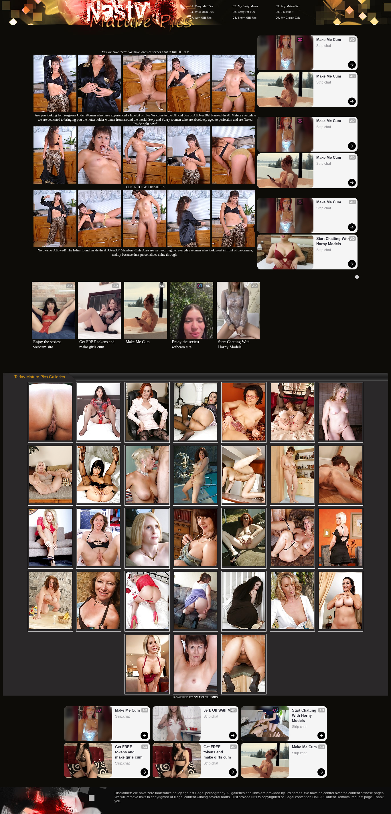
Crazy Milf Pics (204, 6)
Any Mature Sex (290, 6)
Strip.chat (323, 46)
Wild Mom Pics (204, 11)
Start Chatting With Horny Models (333, 241)
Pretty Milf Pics (247, 17)
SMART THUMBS (206, 697)
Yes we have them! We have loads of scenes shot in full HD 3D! (145, 52)
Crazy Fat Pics (246, 11)
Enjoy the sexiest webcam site (47, 344)
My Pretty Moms (248, 6)
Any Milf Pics (203, 17)
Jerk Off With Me (218, 710)
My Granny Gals (290, 17)
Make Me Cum (328, 39)
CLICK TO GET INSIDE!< (145, 187)
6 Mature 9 (287, 11)
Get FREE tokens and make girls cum (97, 344)
